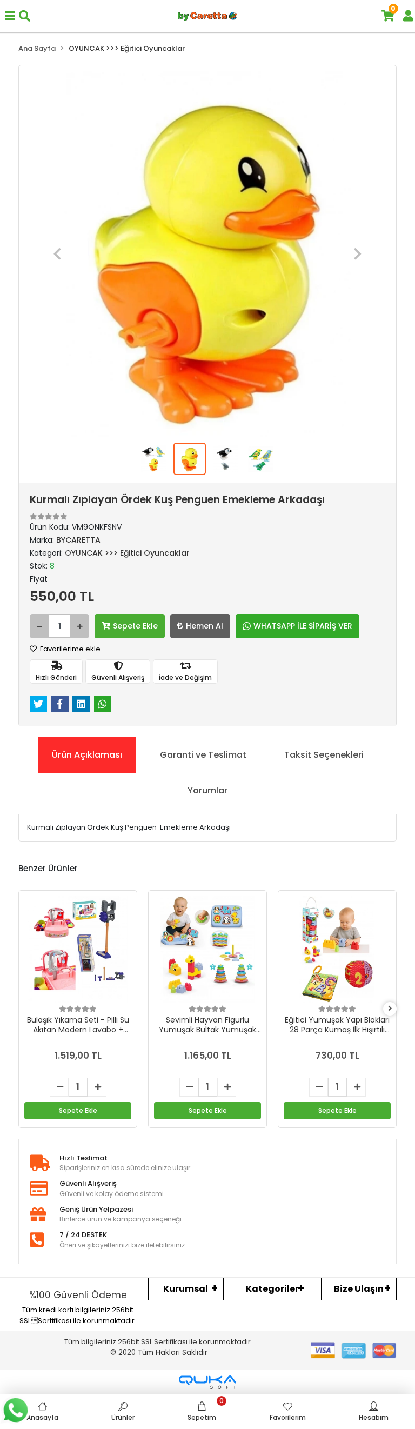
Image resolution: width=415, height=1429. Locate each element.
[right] (390, 1009)
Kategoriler (272, 1289)
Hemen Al (204, 625)
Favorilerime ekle (69, 649)
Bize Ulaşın (359, 1289)
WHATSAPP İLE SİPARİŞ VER (302, 625)
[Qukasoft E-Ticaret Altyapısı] (207, 1382)
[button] (57, 254)
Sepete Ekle (135, 625)
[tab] (87, 755)
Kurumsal (185, 1289)
